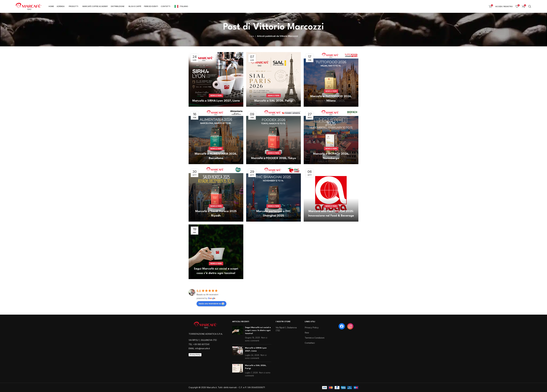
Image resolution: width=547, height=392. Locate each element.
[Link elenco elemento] (208, 340)
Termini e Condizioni (314, 337)
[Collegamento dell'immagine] (206, 324)
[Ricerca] (530, 6)
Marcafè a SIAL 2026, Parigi (273, 100)
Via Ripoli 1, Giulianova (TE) (286, 329)
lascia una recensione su (210, 303)
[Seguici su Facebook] (342, 326)
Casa (251, 36)
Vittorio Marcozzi (288, 27)
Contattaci (310, 343)
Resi (307, 332)
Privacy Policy (195, 355)
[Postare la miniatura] (237, 334)
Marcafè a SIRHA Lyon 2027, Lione (216, 100)
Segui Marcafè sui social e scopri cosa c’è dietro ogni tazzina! (258, 330)
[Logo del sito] (28, 6)
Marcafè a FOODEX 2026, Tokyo (273, 158)
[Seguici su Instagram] (350, 326)
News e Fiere (216, 95)
